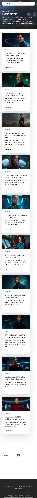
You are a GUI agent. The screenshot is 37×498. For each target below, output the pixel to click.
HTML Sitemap (29, 497)
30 (7, 458)
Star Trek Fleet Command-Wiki (14, 4)
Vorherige (6, 455)
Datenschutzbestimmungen (12, 497)
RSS (23, 497)
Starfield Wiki (18, 488)
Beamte (7, 50)
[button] (32, 4)
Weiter (13, 458)
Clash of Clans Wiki (17, 486)
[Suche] (28, 4)
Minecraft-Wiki (28, 486)
